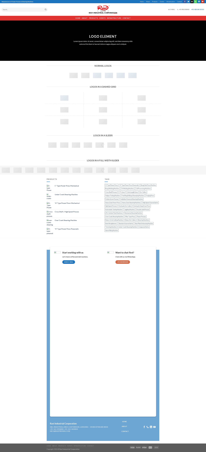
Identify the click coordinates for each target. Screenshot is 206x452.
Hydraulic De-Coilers (125, 206)
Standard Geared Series (126, 223)
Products (155, 1)
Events (162, 1)
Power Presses (141, 216)
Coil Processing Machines (143, 188)
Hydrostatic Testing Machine (113, 209)
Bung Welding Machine (112, 188)
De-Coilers (143, 192)
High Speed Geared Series (150, 202)
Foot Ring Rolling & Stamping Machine (133, 195)
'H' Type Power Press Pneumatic (129, 185)
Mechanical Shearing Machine (133, 213)
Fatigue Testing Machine (112, 195)
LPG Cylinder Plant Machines (113, 213)
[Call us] (195, 1)
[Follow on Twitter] (188, 1)
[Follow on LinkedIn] (199, 1)
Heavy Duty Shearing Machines (131, 202)
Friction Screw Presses (112, 199)
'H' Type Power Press (111, 185)
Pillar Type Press (130, 216)
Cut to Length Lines (132, 192)
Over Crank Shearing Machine (114, 216)
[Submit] (45, 9)
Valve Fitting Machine (111, 230)
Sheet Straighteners (111, 223)
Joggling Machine (129, 209)
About (148, 1)
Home (142, 1)
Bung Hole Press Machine (148, 185)
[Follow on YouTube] (202, 1)
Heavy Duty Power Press (112, 202)
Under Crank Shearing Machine (127, 227)
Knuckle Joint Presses (143, 209)
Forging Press (150, 195)
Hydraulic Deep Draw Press (142, 206)
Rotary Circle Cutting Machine (114, 220)
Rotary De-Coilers (130, 220)
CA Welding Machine (127, 188)
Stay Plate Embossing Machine (144, 223)
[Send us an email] (192, 1)
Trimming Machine (111, 227)
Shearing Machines (143, 220)
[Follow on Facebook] (184, 1)
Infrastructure (170, 1)
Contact (179, 1)
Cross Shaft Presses (111, 192)
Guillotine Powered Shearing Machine (131, 199)
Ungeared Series (144, 227)
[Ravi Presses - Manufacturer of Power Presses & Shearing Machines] (103, 9)
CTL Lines (122, 192)
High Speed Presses (111, 206)
